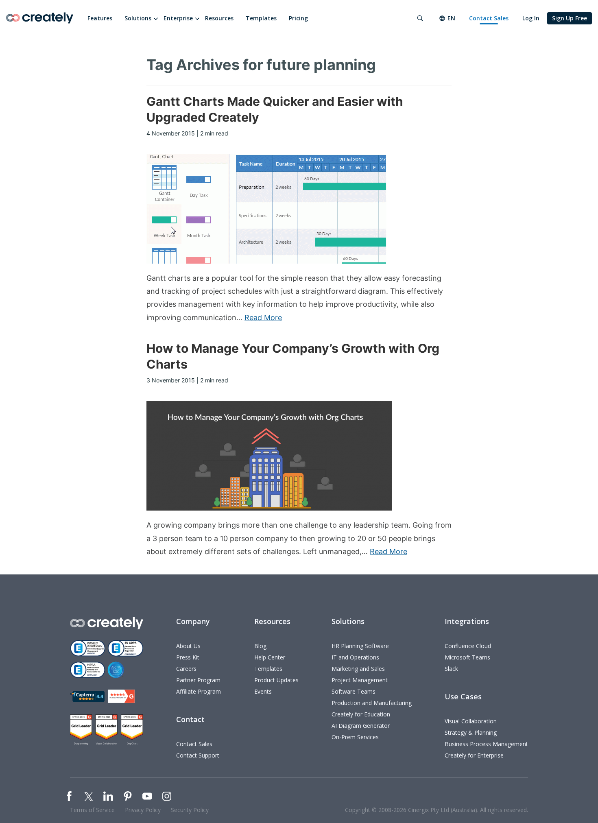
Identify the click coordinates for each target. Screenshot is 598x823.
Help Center (269, 657)
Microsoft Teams (467, 657)
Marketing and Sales (358, 668)
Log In (530, 18)
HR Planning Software (360, 646)
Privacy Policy (143, 810)
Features (99, 18)
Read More (263, 317)
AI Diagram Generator (361, 725)
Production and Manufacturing (372, 703)
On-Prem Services (355, 737)
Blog (260, 646)
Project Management (360, 680)
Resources (219, 18)
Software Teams (353, 691)
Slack (451, 668)
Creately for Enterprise (474, 755)
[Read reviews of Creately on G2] (121, 696)
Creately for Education (361, 714)
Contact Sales (489, 18)
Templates (261, 18)
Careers (186, 668)
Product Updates (276, 680)
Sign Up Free (569, 18)
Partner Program (198, 680)
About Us (188, 646)
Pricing (298, 18)
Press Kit (187, 657)
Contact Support (197, 755)
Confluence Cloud (468, 646)
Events (263, 691)
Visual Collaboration (471, 721)
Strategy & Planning (471, 732)
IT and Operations (355, 657)
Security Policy (190, 810)
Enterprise (178, 18)
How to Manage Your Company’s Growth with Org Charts (292, 356)
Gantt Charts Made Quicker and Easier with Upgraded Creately (274, 109)
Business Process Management (486, 744)
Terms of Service (92, 810)
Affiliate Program (198, 691)
